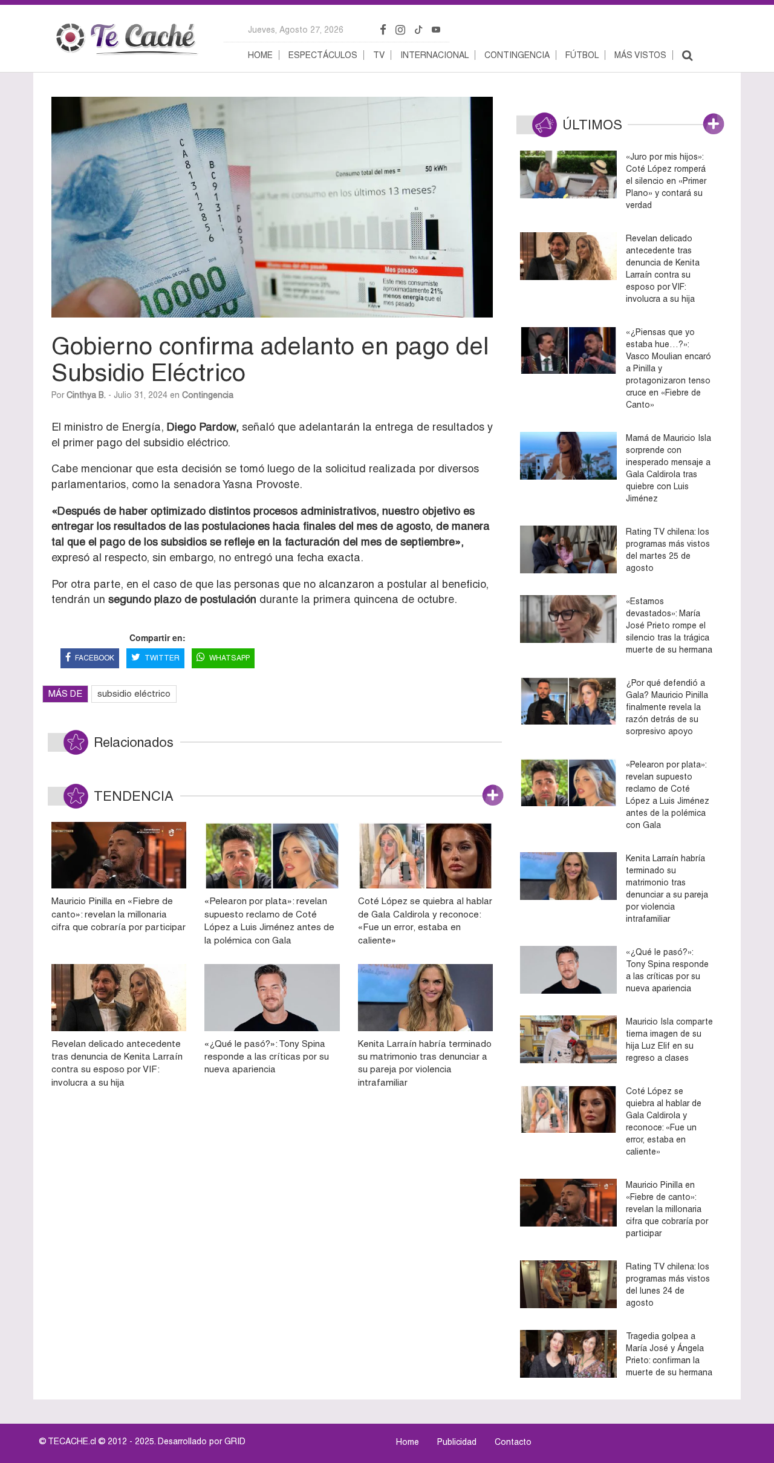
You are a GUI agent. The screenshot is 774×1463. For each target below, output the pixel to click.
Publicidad (456, 1442)
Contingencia (517, 55)
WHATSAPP (229, 658)
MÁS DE (65, 693)
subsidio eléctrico (134, 693)
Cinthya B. (86, 395)
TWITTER (162, 658)
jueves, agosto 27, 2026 (295, 29)
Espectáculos (322, 55)
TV (379, 55)
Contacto (513, 1442)
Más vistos (640, 55)
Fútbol (582, 55)
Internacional (434, 55)
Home (260, 55)
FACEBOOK (94, 658)
